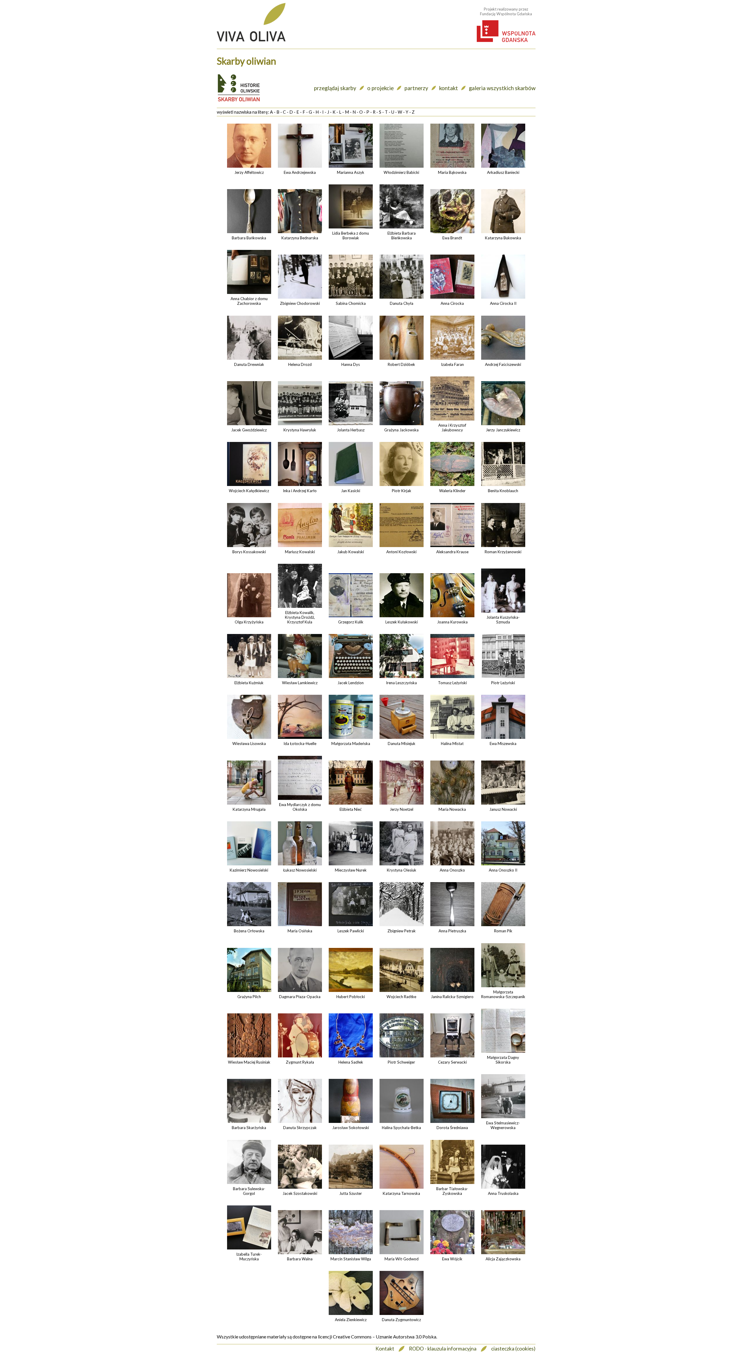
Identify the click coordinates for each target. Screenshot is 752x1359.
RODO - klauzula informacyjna (442, 1348)
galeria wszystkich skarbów (502, 88)
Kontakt (384, 1348)
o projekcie (380, 88)
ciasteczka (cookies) (513, 1348)
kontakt (448, 88)
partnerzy (416, 88)
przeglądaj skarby (335, 88)
